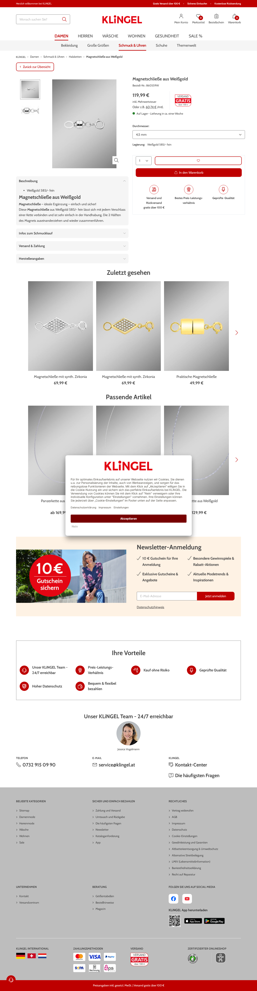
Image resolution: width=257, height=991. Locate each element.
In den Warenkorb (191, 172)
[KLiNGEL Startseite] (122, 19)
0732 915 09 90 (39, 765)
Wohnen (24, 836)
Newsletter (102, 829)
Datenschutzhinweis (150, 607)
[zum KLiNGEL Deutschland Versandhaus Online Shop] (20, 956)
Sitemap (24, 810)
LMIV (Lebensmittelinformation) (191, 861)
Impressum (178, 823)
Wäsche (24, 829)
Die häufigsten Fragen (197, 775)
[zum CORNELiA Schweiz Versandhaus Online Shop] (32, 955)
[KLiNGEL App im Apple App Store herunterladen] (193, 920)
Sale (21, 842)
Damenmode (27, 817)
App (98, 842)
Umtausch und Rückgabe (110, 817)
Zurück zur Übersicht (36, 67)
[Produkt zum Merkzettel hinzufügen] (198, 160)
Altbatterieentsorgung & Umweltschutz (195, 849)
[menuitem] (61, 35)
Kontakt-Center (191, 765)
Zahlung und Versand (108, 810)
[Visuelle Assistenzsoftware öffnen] (218, 958)
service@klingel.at (117, 765)
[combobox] (43, 19)
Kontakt (24, 896)
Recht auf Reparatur (183, 874)
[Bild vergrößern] (116, 160)
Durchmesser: (141, 126)
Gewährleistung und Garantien (190, 842)
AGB (174, 817)
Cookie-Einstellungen (184, 836)
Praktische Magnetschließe (196, 376)
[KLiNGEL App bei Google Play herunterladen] (214, 921)
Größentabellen (105, 896)
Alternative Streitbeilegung (187, 855)
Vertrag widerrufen (183, 810)
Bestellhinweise (105, 902)
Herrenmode (26, 823)
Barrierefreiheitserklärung (186, 868)
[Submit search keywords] (64, 19)
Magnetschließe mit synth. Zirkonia (60, 376)
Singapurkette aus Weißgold (196, 501)
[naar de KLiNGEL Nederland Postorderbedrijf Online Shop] (42, 955)
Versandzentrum (29, 902)
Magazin (101, 909)
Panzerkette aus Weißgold (60, 501)
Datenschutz (179, 829)
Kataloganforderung (107, 836)
